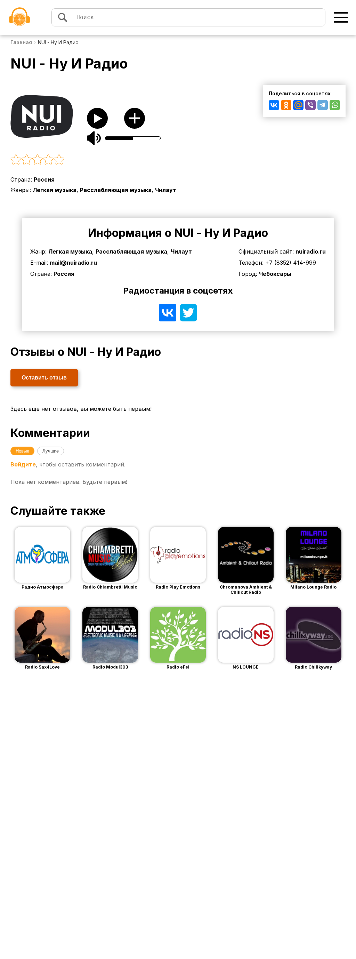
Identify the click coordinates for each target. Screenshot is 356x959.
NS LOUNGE (246, 667)
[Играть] (32, 554)
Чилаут (165, 189)
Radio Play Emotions (178, 587)
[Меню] (341, 17)
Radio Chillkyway (313, 667)
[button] (115, 160)
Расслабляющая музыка (116, 189)
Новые (22, 451)
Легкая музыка (54, 189)
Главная (21, 42)
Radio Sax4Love (42, 667)
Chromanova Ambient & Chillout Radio (246, 589)
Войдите (23, 464)
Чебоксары (275, 273)
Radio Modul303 (110, 667)
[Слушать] (97, 118)
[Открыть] (52, 554)
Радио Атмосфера (43, 587)
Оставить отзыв (44, 378)
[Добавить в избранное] (134, 118)
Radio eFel (178, 667)
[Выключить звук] (94, 138)
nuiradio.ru (311, 251)
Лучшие (50, 451)
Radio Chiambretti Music (110, 587)
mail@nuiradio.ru (73, 262)
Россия (44, 179)
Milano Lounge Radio (313, 587)
